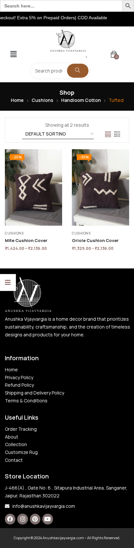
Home (17, 100)
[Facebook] (10, 519)
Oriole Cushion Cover (95, 240)
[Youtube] (47, 519)
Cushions (42, 100)
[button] (13, 54)
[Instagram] (22, 519)
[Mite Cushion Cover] (33, 187)
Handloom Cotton (81, 100)
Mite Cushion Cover (26, 240)
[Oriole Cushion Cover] (100, 187)
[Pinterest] (35, 519)
